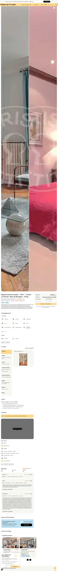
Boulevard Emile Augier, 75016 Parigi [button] (8, 298)
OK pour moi (15, 566)
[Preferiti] (46, 4)
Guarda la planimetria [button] (29, 348)
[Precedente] (2, 149)
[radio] (25, 474)
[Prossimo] (55, 149)
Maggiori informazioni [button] (20, 405)
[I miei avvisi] (48, 4)
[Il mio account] (56, 5)
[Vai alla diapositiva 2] (11, 546)
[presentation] (27, 4)
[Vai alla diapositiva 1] (10, 546)
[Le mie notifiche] (50, 4)
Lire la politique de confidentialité (7, 563)
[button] (2, 569)
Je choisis (5, 566)
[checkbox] (54, 8)
